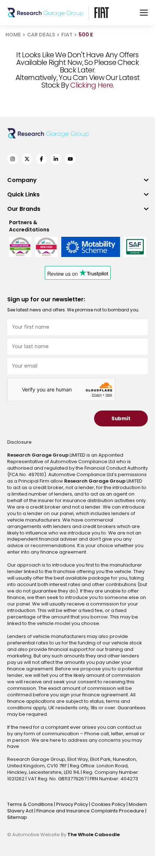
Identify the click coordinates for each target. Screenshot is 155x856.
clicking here (91, 85)
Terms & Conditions (30, 804)
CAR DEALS (41, 34)
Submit (120, 418)
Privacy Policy (72, 804)
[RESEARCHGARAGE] (45, 13)
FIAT (66, 34)
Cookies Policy (109, 804)
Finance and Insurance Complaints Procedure (90, 810)
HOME (13, 34)
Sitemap (17, 817)
